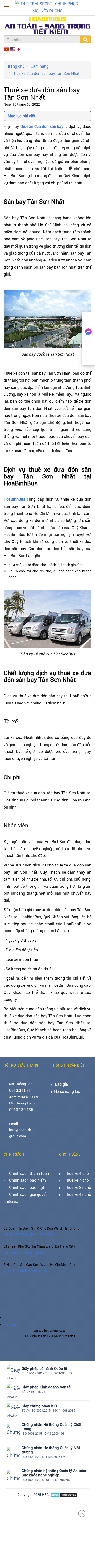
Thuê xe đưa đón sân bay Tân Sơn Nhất (41, 71)
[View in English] (11, 49)
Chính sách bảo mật (23, 1183)
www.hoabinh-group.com (23, 1262)
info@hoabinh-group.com (23, 1245)
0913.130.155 (20, 1108)
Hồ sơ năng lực (65, 1090)
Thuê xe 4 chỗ (74, 1171)
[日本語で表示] (16, 49)
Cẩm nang (36, 65)
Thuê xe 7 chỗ (74, 1177)
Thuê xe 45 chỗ (75, 1189)
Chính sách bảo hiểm (24, 1177)
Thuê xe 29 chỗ (75, 1183)
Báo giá (60, 1084)
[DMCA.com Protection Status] (63, 1484)
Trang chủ (15, 65)
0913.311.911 (20, 1090)
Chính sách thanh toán (25, 1171)
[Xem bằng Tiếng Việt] (6, 49)
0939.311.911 (38, 1228)
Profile (9, 1314)
